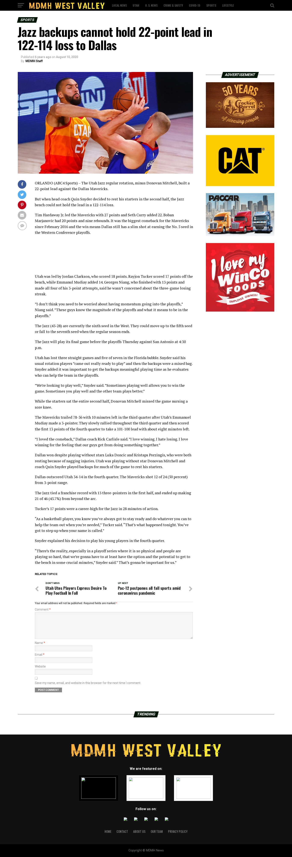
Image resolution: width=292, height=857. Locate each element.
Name (40, 642)
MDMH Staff (34, 61)
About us (139, 831)
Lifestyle (228, 5)
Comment (43, 609)
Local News (119, 5)
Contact (122, 831)
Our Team (157, 831)
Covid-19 (194, 5)
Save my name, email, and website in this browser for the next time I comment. (88, 682)
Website (40, 666)
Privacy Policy (177, 831)
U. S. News (151, 5)
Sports (211, 5)
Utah (136, 5)
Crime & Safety (173, 5)
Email (39, 654)
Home (108, 831)
